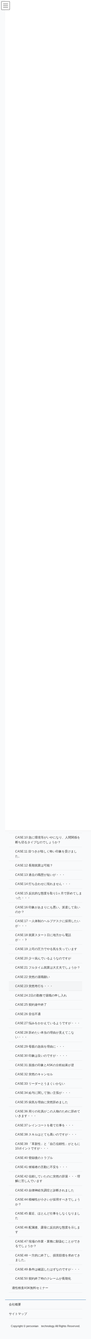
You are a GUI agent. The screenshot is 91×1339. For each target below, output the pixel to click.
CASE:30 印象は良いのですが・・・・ (41, 1055)
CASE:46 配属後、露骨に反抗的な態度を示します (47, 1230)
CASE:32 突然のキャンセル (34, 1074)
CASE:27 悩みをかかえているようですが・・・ (47, 1023)
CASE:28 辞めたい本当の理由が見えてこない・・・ (44, 1035)
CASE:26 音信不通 (28, 1014)
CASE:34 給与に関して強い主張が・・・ (43, 1093)
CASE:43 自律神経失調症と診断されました (44, 1190)
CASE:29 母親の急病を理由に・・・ (40, 1046)
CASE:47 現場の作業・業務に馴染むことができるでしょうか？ (47, 1243)
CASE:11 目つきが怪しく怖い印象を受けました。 (46, 854)
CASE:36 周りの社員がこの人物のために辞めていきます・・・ (47, 1114)
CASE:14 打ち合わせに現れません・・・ (43, 884)
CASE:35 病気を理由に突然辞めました (41, 1102)
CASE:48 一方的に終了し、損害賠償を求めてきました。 (47, 1257)
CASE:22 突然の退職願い (32, 976)
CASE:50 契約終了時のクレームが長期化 (43, 1278)
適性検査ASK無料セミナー (30, 1287)
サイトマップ (18, 1314)
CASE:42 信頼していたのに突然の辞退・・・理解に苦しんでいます (47, 1178)
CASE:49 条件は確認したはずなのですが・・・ (47, 1269)
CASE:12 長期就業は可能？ (34, 865)
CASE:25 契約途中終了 (31, 1004)
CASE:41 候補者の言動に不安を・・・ (41, 1167)
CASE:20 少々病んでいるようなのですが (43, 958)
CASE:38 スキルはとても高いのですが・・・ (46, 1134)
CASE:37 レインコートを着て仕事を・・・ (44, 1125)
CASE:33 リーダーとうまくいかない (40, 1083)
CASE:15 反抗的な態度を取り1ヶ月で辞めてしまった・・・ (48, 895)
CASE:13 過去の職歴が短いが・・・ (40, 874)
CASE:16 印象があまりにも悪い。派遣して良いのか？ (47, 909)
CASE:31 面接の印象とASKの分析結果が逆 (44, 1065)
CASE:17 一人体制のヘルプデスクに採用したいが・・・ (47, 923)
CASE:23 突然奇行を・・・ (34, 986)
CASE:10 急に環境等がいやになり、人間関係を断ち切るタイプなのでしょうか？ (47, 840)
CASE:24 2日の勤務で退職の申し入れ (41, 995)
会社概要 (15, 1304)
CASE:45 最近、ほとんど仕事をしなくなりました (47, 1216)
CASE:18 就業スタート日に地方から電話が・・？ (43, 937)
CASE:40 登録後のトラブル (34, 1157)
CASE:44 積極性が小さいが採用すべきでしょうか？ (47, 1202)
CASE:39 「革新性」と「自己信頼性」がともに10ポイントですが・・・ (47, 1146)
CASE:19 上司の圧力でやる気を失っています (46, 949)
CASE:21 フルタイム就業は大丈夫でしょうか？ (47, 967)
